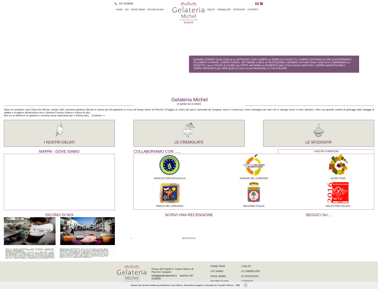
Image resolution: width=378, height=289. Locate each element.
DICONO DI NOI (155, 9)
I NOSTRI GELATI (59, 142)
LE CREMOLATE (188, 142)
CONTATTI (252, 9)
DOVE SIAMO (138, 9)
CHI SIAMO (216, 271)
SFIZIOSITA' (239, 9)
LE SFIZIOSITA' (318, 142)
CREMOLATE (224, 9)
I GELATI (246, 266)
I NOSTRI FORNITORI (326, 151)
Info (238, 285)
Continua (96, 115)
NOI (127, 9)
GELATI (211, 9)
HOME (119, 9)
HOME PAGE (217, 266)
